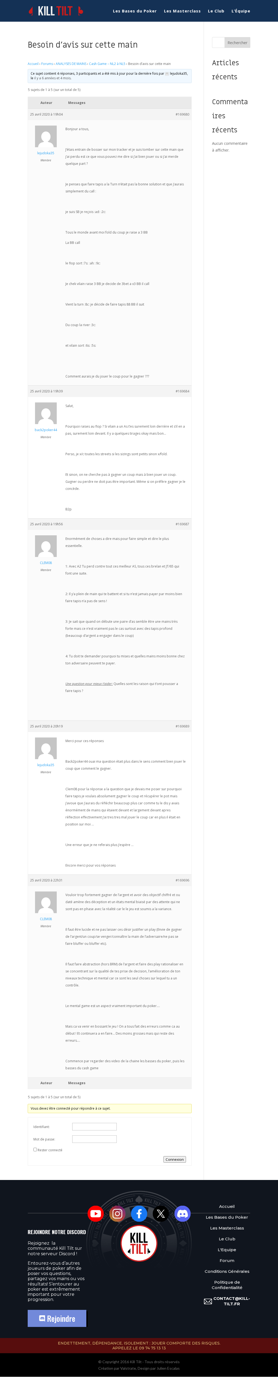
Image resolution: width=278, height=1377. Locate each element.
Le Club (216, 11)
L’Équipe (241, 11)
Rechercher (237, 42)
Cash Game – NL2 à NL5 (107, 63)
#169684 (182, 391)
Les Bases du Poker (135, 11)
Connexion (175, 1159)
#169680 (182, 114)
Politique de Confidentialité (227, 1285)
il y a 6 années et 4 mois (52, 78)
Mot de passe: (44, 1139)
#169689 (182, 726)
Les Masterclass (182, 11)
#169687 (182, 524)
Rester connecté (50, 1150)
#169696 (182, 880)
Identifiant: (41, 1126)
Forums (47, 63)
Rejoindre (60, 1318)
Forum (227, 1260)
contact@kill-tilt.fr (231, 1301)
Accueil (33, 63)
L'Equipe (227, 1249)
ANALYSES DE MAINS (71, 63)
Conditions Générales (227, 1271)
